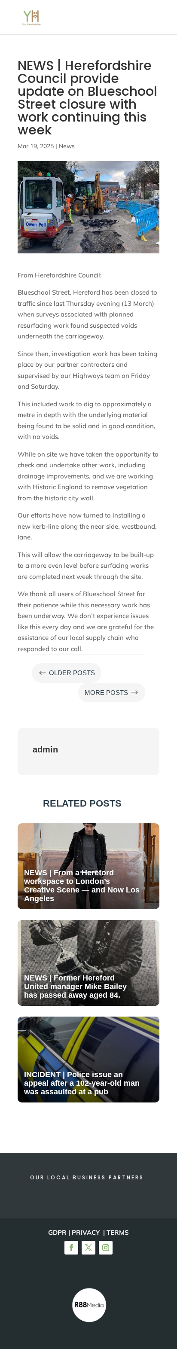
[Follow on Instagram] (106, 1248)
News (67, 146)
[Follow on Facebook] (71, 1248)
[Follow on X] (88, 1248)
